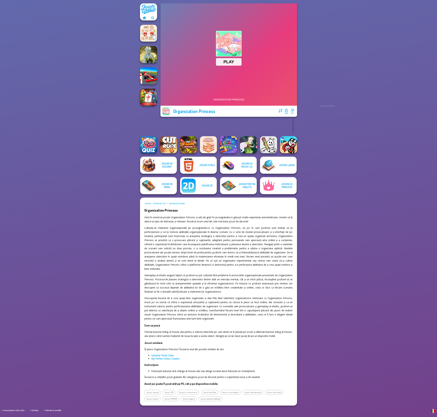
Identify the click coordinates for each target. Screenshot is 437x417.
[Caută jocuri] (153, 17)
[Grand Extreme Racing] (148, 75)
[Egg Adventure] (268, 144)
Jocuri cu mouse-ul (188, 392)
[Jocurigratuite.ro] (144, 17)
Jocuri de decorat (177, 203)
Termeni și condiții (53, 410)
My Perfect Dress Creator (165, 358)
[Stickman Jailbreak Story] (288, 144)
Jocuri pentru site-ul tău (14, 410)
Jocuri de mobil (274, 392)
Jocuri (147, 203)
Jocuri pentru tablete (210, 398)
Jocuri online (152, 398)
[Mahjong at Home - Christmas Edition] (148, 97)
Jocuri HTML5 (170, 398)
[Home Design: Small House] (208, 144)
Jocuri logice (189, 398)
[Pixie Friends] (248, 144)
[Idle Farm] (188, 144)
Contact (35, 410)
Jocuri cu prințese (230, 392)
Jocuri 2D (169, 392)
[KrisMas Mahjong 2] (148, 33)
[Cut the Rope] (168, 144)
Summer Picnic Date (162, 355)
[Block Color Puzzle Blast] (228, 144)
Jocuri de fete (159, 203)
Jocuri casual (152, 392)
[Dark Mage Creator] (148, 54)
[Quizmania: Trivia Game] (148, 144)
